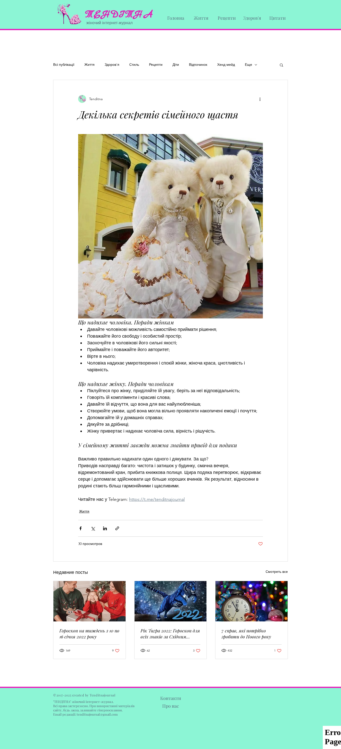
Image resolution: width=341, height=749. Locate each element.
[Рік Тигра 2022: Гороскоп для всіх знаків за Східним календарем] (171, 601)
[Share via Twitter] (92, 528)
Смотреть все (277, 571)
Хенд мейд (226, 64)
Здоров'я (112, 64)
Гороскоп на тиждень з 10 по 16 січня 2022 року (89, 634)
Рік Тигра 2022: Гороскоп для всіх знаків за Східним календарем (170, 634)
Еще (248, 64)
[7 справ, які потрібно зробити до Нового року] (251, 601)
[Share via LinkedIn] (105, 528)
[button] (281, 65)
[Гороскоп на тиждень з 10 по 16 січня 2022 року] (89, 601)
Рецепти (156, 64)
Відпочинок (198, 64)
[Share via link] (117, 528)
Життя (89, 64)
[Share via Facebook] (80, 528)
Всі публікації (63, 64)
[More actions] (260, 99)
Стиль (134, 64)
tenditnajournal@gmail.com (97, 714)
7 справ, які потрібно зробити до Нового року (246, 634)
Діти (175, 64)
